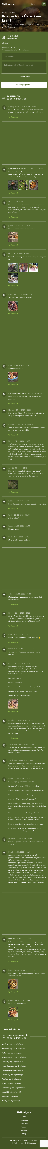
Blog (24, 1134)
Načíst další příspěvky (12, 1029)
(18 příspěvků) (11, 1092)
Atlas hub (24, 1124)
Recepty (24, 1127)
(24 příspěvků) (13, 1088)
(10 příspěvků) (12, 1044)
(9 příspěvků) (11, 1079)
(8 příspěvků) (13, 1049)
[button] (38, 4)
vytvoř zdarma (23, 50)
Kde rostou (24, 1120)
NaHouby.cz (9, 4)
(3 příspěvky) (12, 1053)
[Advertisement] (24, 143)
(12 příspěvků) (12, 1062)
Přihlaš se (5, 50)
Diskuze (24, 1130)
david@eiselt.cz (30, 1143)
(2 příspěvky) (14, 1066)
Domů (24, 1117)
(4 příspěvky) (13, 1070)
